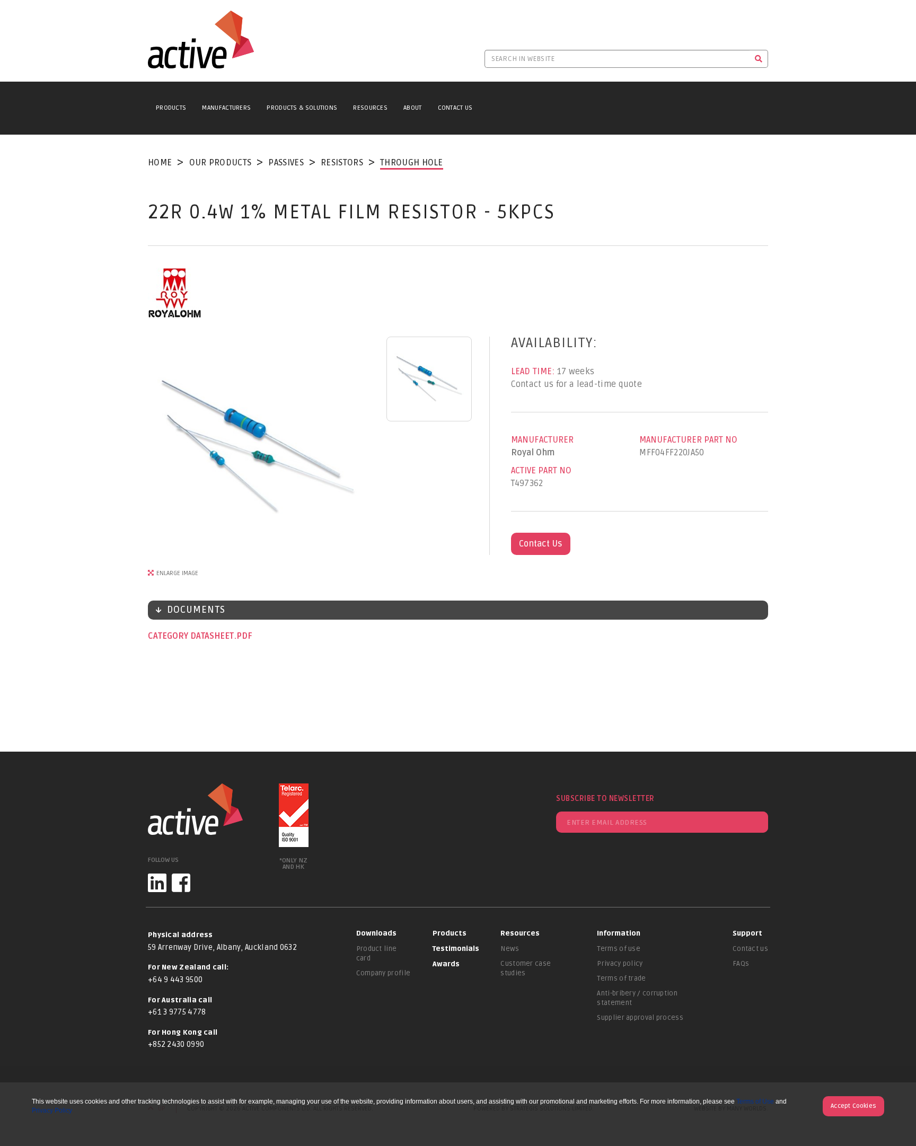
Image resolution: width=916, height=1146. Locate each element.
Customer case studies (525, 968)
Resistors (342, 162)
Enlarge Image (177, 573)
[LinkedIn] (157, 883)
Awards (446, 964)
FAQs (741, 963)
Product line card (376, 954)
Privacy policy (619, 963)
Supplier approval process (640, 1017)
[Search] (759, 59)
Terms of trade (621, 978)
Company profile (383, 973)
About (412, 108)
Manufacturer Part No (688, 440)
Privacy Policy (52, 1110)
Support (747, 933)
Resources (370, 108)
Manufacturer (542, 440)
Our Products (220, 162)
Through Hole (411, 162)
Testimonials (456, 949)
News (509, 949)
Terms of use (618, 949)
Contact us (750, 949)
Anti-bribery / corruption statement (637, 998)
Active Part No (541, 470)
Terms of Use (755, 1101)
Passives (285, 162)
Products (171, 108)
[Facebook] (181, 883)
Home (160, 162)
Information (618, 933)
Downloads (376, 933)
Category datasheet (192, 636)
